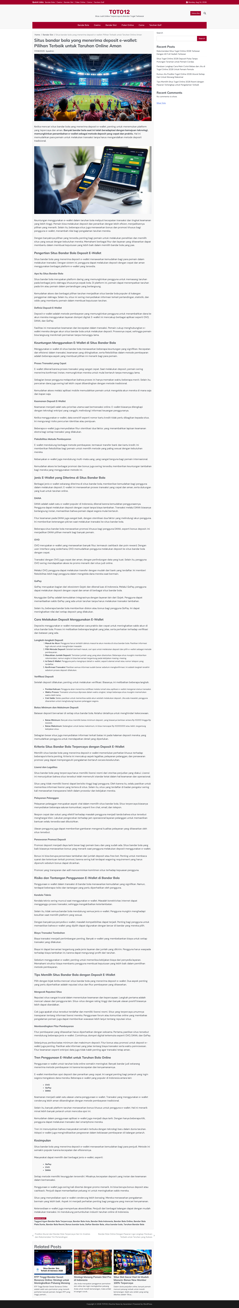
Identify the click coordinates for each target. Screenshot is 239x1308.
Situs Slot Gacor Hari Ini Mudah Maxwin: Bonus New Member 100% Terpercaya (131, 1279)
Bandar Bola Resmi (55, 1224)
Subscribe (196, 13)
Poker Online (80, 2)
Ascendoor (127, 1304)
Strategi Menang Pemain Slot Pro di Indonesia (92, 1278)
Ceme (89, 2)
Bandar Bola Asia (81, 1221)
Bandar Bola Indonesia (102, 1221)
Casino (59, 2)
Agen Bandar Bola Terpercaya (57, 1221)
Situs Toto (161, 103)
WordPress (147, 1304)
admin (51, 51)
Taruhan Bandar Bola (134, 1224)
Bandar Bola (50, 2)
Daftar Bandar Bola (94, 1224)
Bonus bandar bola (74, 1224)
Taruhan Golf (99, 2)
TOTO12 (119, 12)
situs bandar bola (114, 1224)
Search (160, 33)
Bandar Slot (68, 2)
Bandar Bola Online (123, 1221)
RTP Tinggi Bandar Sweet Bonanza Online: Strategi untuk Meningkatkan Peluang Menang (52, 1279)
